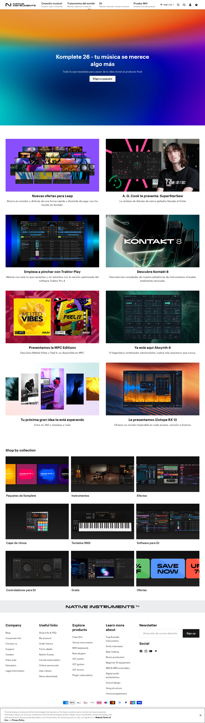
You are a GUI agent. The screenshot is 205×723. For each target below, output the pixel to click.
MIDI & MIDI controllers (118, 668)
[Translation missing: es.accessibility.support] (184, 5)
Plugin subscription (82, 675)
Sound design (113, 683)
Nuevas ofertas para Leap (52, 196)
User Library (45, 671)
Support (10, 649)
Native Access (46, 654)
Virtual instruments (82, 642)
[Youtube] (150, 651)
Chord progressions (116, 693)
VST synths (78, 659)
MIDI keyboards (80, 648)
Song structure (114, 688)
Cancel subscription (49, 660)
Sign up (191, 633)
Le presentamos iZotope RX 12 (153, 419)
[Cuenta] (190, 5)
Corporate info (13, 638)
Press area (11, 660)
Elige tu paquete (102, 78)
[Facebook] (141, 651)
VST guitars (78, 664)
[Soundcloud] (155, 651)
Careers (10, 654)
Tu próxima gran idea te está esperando (52, 419)
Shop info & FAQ (47, 633)
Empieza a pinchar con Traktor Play (52, 271)
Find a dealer (46, 649)
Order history (46, 643)
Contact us (11, 643)
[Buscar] (178, 5)
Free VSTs (77, 637)
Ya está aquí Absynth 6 (152, 347)
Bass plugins (79, 653)
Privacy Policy (18, 720)
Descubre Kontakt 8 (152, 271)
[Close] (200, 715)
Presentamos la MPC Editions (52, 347)
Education (11, 665)
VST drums (78, 670)
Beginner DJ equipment (118, 662)
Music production (115, 657)
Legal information (15, 671)
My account (45, 638)
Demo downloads (48, 676)
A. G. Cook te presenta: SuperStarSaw (152, 196)
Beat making (112, 652)
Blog (8, 633)
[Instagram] (146, 651)
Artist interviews (114, 646)
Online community (49, 665)
